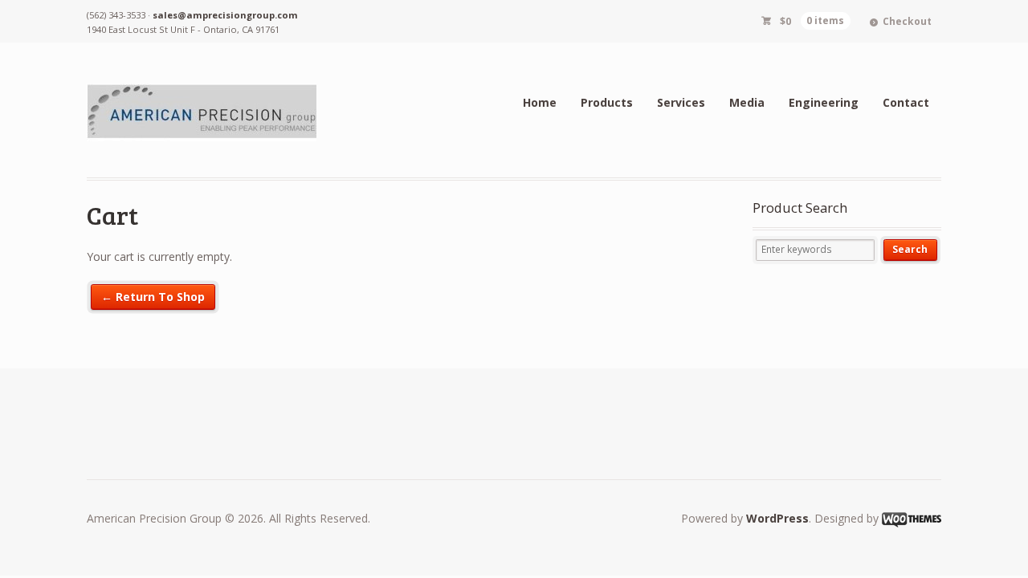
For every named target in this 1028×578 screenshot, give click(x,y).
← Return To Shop (153, 296)
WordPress (777, 518)
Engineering (824, 102)
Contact (906, 102)
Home (540, 102)
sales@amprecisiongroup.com (225, 15)
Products (607, 102)
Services (681, 102)
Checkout (907, 21)
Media (747, 102)
